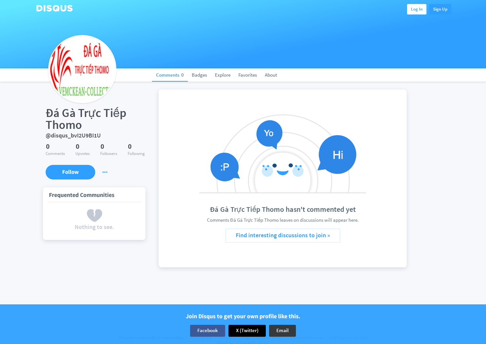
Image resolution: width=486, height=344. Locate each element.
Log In (417, 9)
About (271, 75)
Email (282, 330)
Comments (170, 75)
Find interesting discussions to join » (283, 235)
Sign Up (440, 9)
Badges (199, 75)
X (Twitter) (247, 330)
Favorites (247, 75)
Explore (222, 75)
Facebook (207, 330)
